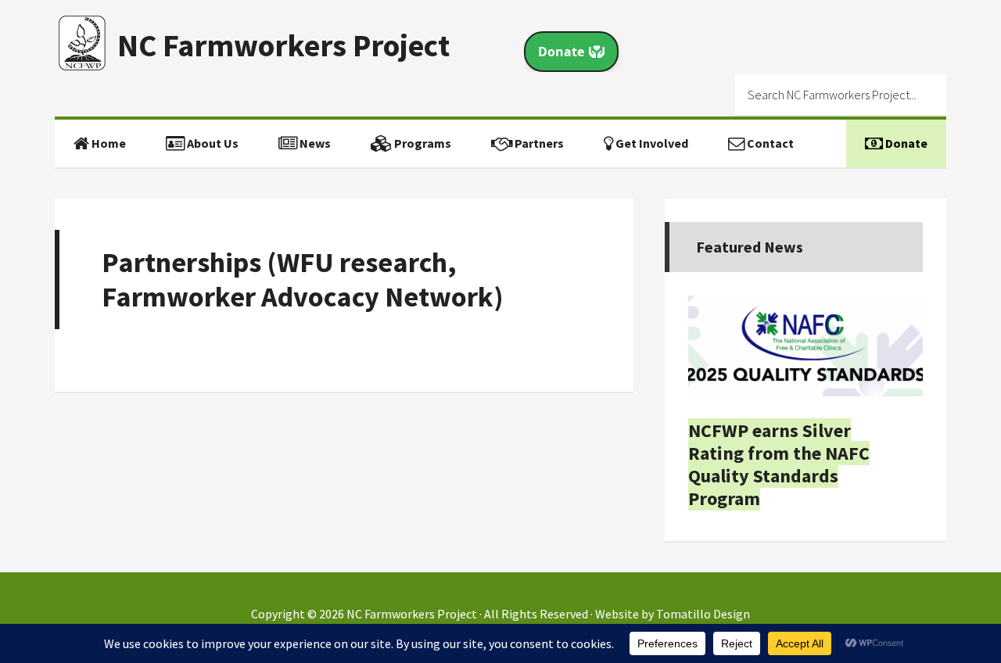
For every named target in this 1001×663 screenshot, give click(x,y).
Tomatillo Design (703, 614)
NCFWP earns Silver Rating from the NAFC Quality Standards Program (779, 464)
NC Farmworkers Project (283, 45)
